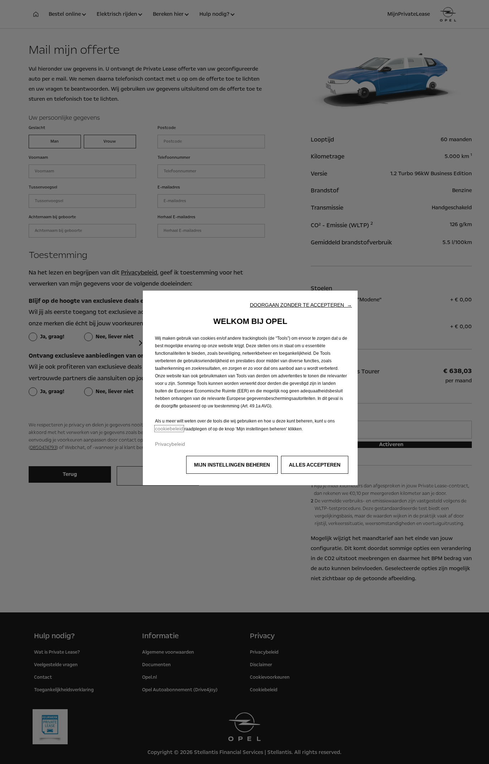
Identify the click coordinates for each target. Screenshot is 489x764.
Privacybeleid (170, 444)
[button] (301, 305)
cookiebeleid (169, 428)
